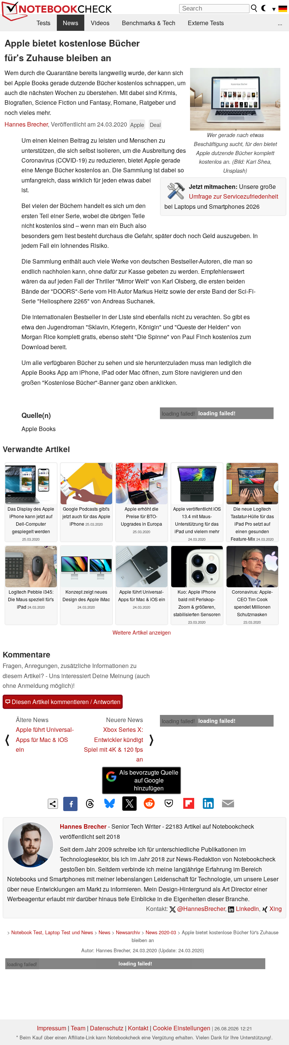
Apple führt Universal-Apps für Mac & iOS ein (45, 739)
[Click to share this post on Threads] (90, 804)
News (70, 22)
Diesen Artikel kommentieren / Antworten (65, 701)
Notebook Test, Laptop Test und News (52, 932)
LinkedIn (246, 908)
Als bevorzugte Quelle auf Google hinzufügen (148, 780)
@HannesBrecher (200, 908)
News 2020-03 (161, 932)
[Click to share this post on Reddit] (149, 803)
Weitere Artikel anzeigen (142, 632)
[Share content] (53, 804)
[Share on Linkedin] (208, 803)
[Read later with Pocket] (169, 803)
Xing (275, 908)
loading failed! (178, 413)
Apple (137, 124)
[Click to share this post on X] (129, 803)
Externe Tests (206, 22)
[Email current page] (228, 804)
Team (78, 1028)
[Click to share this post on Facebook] (70, 804)
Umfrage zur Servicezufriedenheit (233, 196)
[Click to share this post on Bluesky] (109, 804)
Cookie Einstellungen (181, 1028)
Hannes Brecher (26, 124)
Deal (155, 124)
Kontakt (138, 1028)
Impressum (51, 1028)
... (280, 22)
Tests (43, 22)
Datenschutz (106, 1028)
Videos (100, 22)
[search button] (254, 8)
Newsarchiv (128, 932)
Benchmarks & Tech (148, 22)
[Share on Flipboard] (188, 803)
